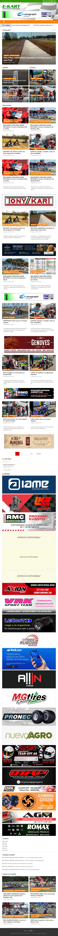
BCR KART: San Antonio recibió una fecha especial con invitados (14, 152)
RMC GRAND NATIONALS (34, 55)
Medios (5, 67)
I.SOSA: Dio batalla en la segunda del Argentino (41, 81)
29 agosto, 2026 (34, 130)
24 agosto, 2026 (34, 83)
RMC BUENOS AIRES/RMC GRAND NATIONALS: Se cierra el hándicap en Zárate (14, 278)
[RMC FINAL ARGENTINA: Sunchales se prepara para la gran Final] (42, 218)
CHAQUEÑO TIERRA (7, 78)
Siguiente (38, 453)
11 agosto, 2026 (6, 899)
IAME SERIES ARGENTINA (20, 890)
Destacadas (7, 30)
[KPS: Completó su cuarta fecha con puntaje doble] (15, 363)
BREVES (5, 120)
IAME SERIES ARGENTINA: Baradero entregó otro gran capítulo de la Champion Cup (14, 895)
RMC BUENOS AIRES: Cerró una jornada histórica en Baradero (43, 895)
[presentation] (53, 30)
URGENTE (16, 121)
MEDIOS (14, 78)
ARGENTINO (33, 78)
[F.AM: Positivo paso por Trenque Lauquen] (42, 409)
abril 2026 (4, 848)
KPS (9, 369)
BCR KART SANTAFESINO (8, 148)
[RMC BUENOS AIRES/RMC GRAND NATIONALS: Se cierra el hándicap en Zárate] (15, 266)
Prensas (33, 67)
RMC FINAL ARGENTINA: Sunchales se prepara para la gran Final (38, 25)
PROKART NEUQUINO (12, 95)
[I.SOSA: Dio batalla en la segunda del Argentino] (42, 363)
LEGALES (43, 148)
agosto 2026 (5, 841)
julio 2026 (4, 843)
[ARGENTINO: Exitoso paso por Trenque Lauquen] (15, 311)
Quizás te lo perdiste (9, 874)
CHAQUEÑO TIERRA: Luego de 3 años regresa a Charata (14, 81)
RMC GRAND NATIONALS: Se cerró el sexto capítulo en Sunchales (14, 921)
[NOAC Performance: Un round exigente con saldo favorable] (15, 409)
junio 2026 (4, 845)
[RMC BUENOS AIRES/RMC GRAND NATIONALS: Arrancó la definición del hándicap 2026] (42, 167)
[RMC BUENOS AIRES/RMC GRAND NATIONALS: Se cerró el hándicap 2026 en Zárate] (15, 167)
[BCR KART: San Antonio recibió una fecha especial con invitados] (15, 218)
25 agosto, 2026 (34, 155)
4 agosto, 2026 (34, 897)
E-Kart (13, 62)
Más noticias (7, 105)
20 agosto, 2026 (6, 83)
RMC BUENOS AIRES (24, 55)
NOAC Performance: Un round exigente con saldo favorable (42, 98)
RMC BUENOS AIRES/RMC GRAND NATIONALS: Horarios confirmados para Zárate (41, 278)
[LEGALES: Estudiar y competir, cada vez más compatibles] (42, 311)
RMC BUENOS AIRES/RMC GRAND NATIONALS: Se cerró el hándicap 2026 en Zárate (15, 127)
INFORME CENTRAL (46, 888)
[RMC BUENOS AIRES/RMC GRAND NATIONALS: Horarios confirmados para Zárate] (42, 266)
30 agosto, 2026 (6, 130)
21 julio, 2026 (33, 923)
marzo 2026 (5, 850)
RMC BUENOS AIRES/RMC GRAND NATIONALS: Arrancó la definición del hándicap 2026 (41, 127)
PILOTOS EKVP (40, 78)
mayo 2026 (4, 846)
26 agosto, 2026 (7, 62)
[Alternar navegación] (4, 21)
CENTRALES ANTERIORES (9, 890)
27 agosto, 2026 (6, 155)
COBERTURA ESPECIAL (39, 120)
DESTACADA (6, 55)
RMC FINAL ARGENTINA (41, 224)
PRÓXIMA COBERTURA (14, 55)
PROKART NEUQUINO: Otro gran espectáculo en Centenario (13, 98)
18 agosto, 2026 (6, 100)
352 (32, 453)
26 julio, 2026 (6, 923)
